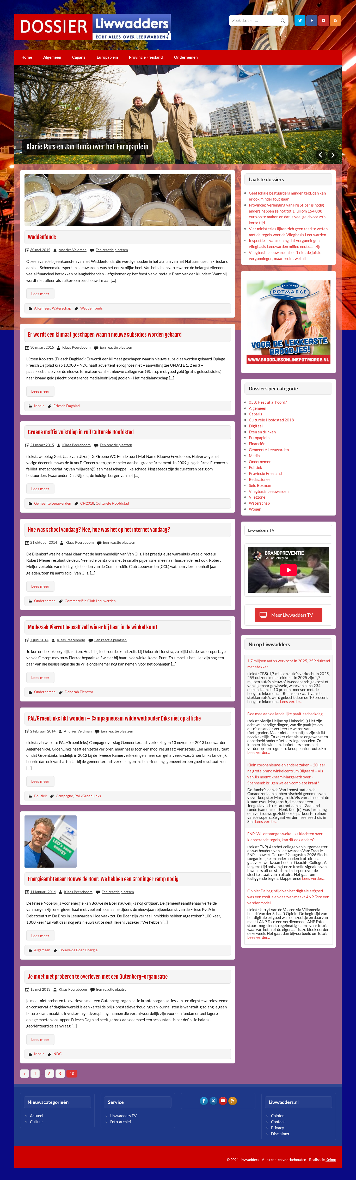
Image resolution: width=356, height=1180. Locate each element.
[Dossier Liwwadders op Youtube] (223, 1101)
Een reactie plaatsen (112, 249)
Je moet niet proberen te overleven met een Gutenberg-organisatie (98, 976)
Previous (321, 155)
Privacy (277, 1127)
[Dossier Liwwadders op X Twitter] (213, 1101)
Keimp (331, 1159)
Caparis (78, 57)
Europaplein (107, 57)
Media (39, 405)
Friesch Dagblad (66, 405)
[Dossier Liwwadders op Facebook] (204, 1101)
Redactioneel (260, 479)
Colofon (277, 1115)
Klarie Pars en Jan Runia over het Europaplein (87, 147)
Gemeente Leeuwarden (52, 503)
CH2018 (87, 503)
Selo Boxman (260, 485)
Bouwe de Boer (71, 950)
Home (26, 57)
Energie (91, 950)
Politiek (40, 796)
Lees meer (40, 293)
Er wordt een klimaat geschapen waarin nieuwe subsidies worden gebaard (105, 334)
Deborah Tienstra (79, 691)
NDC (57, 1053)
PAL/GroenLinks (88, 796)
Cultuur (36, 1121)
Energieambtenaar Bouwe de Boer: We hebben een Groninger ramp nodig (103, 879)
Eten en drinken (262, 431)
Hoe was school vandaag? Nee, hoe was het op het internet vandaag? (99, 529)
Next (332, 155)
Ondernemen (186, 57)
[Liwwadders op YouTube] (323, 20)
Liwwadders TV (123, 1115)
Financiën (257, 443)
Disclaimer (280, 1133)
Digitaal (256, 425)
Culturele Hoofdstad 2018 (271, 419)
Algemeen (52, 57)
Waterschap (61, 308)
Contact (278, 1121)
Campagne (64, 796)
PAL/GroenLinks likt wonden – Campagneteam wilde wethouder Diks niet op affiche (114, 718)
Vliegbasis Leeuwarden (269, 491)
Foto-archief (120, 1121)
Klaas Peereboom (76, 347)
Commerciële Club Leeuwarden (90, 600)
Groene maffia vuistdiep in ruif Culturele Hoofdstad (81, 432)
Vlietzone (257, 497)
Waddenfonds (42, 237)
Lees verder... (291, 701)
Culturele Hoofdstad (112, 503)
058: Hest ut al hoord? (268, 402)
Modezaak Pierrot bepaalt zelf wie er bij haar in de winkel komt (92, 627)
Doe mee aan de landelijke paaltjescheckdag (285, 713)
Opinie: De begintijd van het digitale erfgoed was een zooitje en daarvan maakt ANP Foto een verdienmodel (288, 896)
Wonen (255, 509)
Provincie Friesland (146, 57)
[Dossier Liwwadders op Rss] (232, 1101)
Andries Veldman (73, 249)
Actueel (36, 1115)
